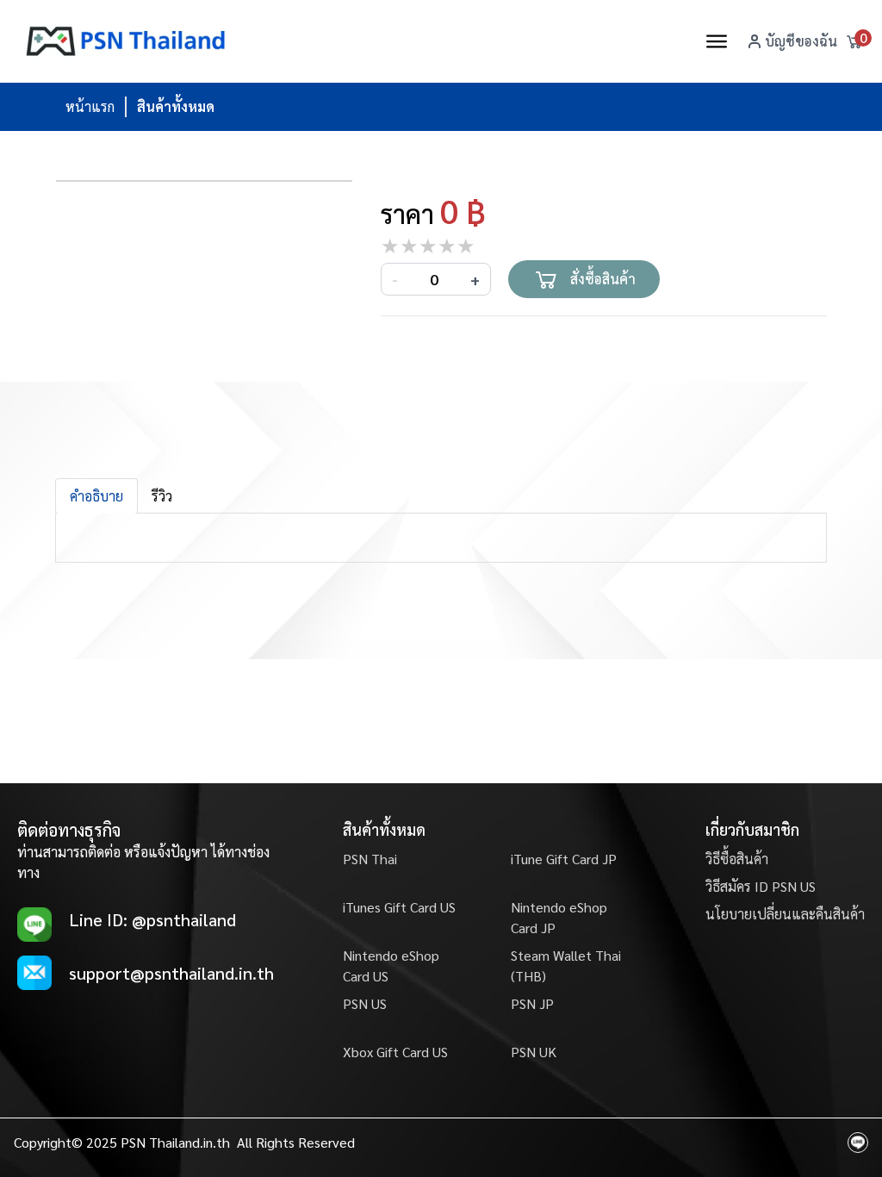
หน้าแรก (90, 106)
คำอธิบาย (96, 496)
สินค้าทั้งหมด (175, 106)
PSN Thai (370, 859)
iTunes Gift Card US (399, 907)
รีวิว (162, 496)
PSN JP (532, 1003)
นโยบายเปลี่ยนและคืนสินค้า (785, 914)
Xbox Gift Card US (395, 1052)
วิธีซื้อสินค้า (736, 859)
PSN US (365, 1003)
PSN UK (533, 1052)
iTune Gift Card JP (564, 859)
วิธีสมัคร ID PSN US (760, 886)
